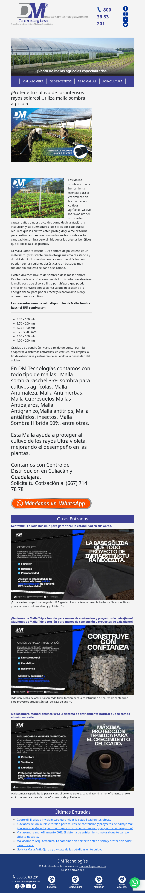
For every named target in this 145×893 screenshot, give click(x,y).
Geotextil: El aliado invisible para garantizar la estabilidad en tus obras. (61, 526)
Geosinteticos (61, 81)
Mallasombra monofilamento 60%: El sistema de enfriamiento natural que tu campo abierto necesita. (70, 715)
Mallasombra (33, 81)
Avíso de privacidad (72, 870)
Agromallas (87, 81)
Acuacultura (112, 81)
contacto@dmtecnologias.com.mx (65, 17)
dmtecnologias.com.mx (92, 866)
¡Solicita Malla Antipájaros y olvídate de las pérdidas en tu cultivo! (60, 849)
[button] (134, 882)
